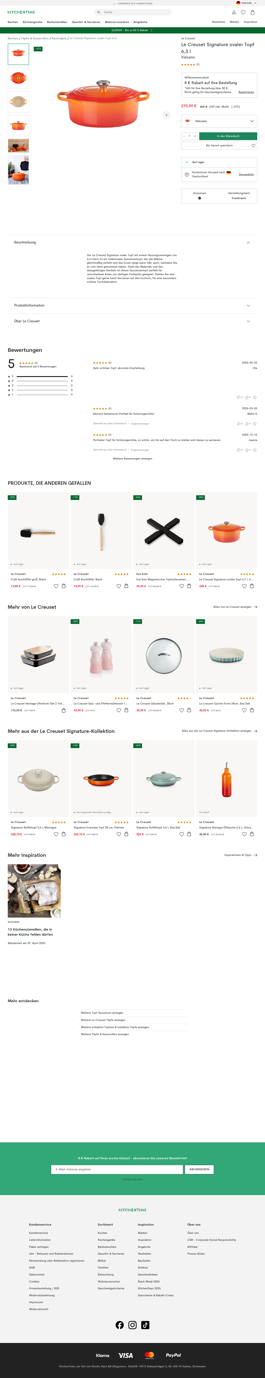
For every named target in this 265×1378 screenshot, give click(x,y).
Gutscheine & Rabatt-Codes (156, 1295)
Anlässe (143, 1267)
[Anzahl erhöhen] (195, 136)
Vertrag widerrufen (133, 1179)
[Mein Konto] (234, 12)
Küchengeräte (32, 22)
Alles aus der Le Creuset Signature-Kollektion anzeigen (216, 731)
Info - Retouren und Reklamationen (51, 1253)
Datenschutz (37, 1274)
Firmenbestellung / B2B (44, 1288)
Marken (234, 22)
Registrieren (246, 92)
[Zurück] (42, 115)
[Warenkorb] (252, 12)
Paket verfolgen (39, 1246)
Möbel (102, 1260)
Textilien (103, 1267)
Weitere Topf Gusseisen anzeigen (102, 1013)
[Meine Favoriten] (243, 12)
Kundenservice (38, 1233)
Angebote (140, 22)
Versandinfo (246, 174)
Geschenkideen (148, 1274)
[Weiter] (166, 115)
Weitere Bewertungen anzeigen (132, 458)
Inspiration (250, 22)
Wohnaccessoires (117, 22)
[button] (190, 64)
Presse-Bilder (196, 1253)
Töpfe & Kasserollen (35, 38)
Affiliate (192, 1246)
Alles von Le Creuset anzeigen (232, 607)
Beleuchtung (106, 1274)
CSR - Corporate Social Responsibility (211, 1240)
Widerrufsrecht (38, 1309)
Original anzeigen (140, 424)
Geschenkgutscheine (111, 1288)
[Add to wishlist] (56, 585)
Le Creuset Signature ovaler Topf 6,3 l (93, 38)
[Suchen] (98, 12)
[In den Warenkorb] (63, 585)
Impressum (36, 1302)
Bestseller (144, 1260)
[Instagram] (132, 1325)
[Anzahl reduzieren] (184, 136)
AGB (32, 1267)
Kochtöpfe (59, 38)
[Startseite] (21, 12)
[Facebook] (119, 1325)
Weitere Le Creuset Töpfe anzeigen (103, 1020)
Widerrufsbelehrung (42, 1295)
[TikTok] (145, 1325)
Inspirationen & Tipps (237, 855)
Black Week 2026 (149, 1281)
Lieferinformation (40, 1240)
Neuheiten (218, 22)
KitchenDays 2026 (149, 1288)
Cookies (34, 1281)
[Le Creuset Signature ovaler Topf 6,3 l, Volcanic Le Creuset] (104, 114)
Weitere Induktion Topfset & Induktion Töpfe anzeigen (115, 1027)
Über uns (193, 1233)
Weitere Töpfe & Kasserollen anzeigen (105, 1034)
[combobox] (246, 3)
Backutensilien (57, 22)
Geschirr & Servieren (86, 22)
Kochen (13, 22)
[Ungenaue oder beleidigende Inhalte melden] (254, 397)
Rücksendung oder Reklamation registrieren (56, 1260)
